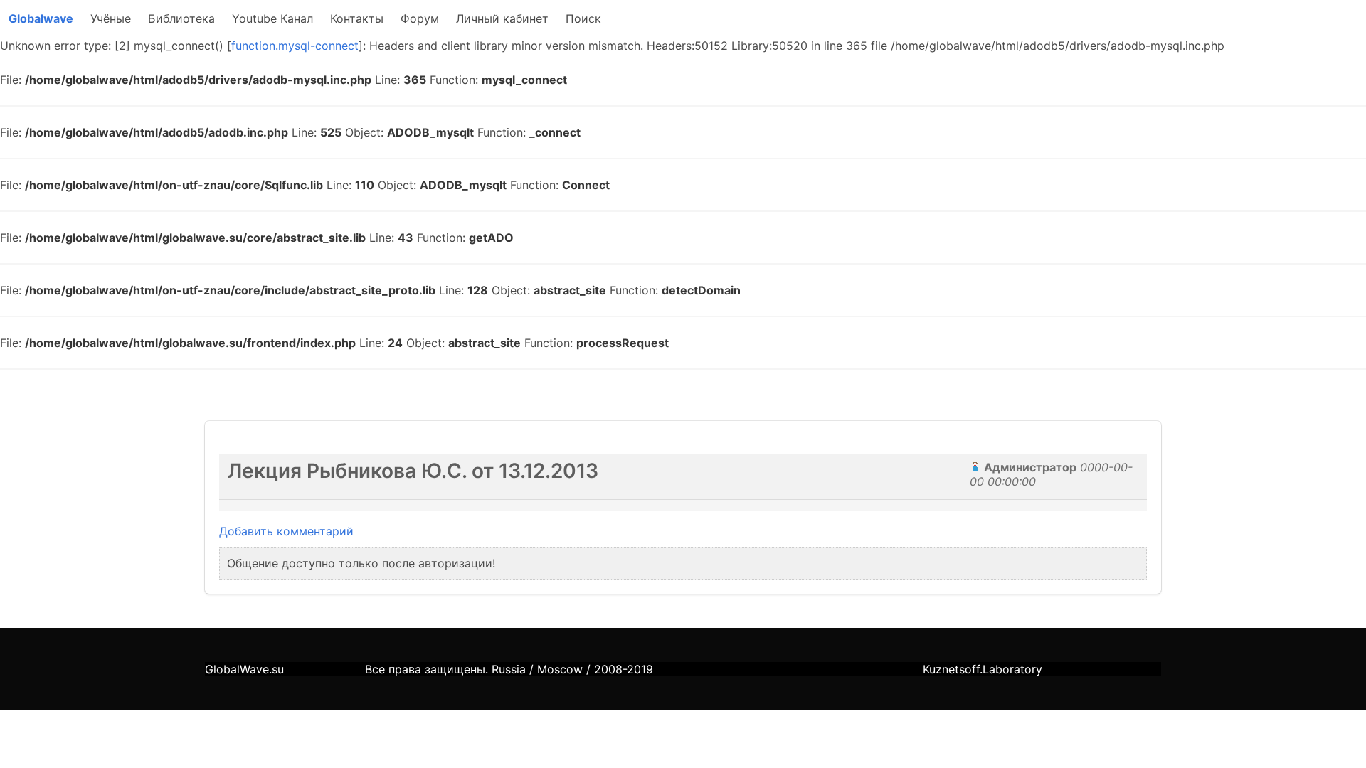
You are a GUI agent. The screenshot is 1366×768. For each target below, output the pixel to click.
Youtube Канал (272, 18)
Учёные (110, 18)
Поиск (583, 18)
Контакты (356, 18)
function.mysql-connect (295, 45)
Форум (420, 18)
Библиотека (181, 18)
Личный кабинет (502, 18)
